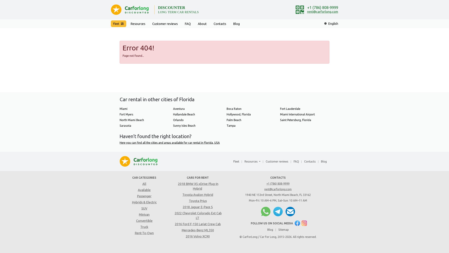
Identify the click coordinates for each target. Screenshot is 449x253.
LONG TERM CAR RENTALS (178, 12)
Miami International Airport (297, 114)
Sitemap (283, 229)
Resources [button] (137, 23)
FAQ (188, 23)
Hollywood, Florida (239, 114)
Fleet (236, 161)
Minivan (144, 214)
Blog (236, 23)
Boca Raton (234, 108)
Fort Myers (126, 114)
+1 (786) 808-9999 (322, 7)
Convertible (144, 220)
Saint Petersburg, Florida (295, 120)
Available (144, 190)
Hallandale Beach (184, 114)
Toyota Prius (198, 201)
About (202, 23)
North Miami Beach (132, 120)
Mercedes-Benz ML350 (198, 230)
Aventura (179, 108)
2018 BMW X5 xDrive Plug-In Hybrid (198, 186)
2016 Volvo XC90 (198, 236)
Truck (144, 227)
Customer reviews (165, 23)
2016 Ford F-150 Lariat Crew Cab (198, 224)
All (144, 184)
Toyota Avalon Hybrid (197, 194)
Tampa (231, 125)
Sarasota (125, 125)
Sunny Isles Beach (184, 125)
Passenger (144, 196)
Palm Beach (234, 120)
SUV (144, 208)
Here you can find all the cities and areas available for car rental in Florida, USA (170, 142)
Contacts (220, 23)
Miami (124, 108)
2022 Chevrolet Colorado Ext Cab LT (198, 215)
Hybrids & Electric (144, 202)
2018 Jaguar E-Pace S (198, 207)
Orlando (178, 120)
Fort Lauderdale (290, 108)
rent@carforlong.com (322, 11)
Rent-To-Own (144, 233)
